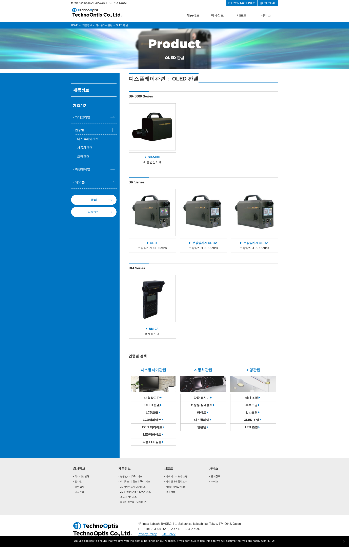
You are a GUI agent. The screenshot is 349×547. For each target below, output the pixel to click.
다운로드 (94, 212)
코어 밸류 (79, 486)
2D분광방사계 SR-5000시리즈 (135, 491)
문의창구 (215, 476)
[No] (344, 541)
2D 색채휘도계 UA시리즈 (132, 486)
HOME (74, 25)
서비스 (213, 468)
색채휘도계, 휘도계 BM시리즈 (135, 481)
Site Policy (169, 534)
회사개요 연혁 (82, 476)
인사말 (78, 481)
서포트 (168, 468)
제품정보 (125, 468)
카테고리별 (82, 117)
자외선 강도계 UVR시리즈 (133, 502)
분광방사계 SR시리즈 (131, 476)
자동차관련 (84, 147)
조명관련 (83, 156)
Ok (273, 540)
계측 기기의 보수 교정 (176, 476)
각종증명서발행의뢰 (176, 486)
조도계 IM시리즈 (128, 496)
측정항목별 (82, 169)
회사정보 (79, 468)
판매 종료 (170, 491)
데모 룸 (80, 182)
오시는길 (79, 491)
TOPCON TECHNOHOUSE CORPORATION (97, 12)
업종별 (79, 130)
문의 (94, 199)
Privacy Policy (147, 534)
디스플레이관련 (87, 139)
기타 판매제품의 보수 (176, 481)
